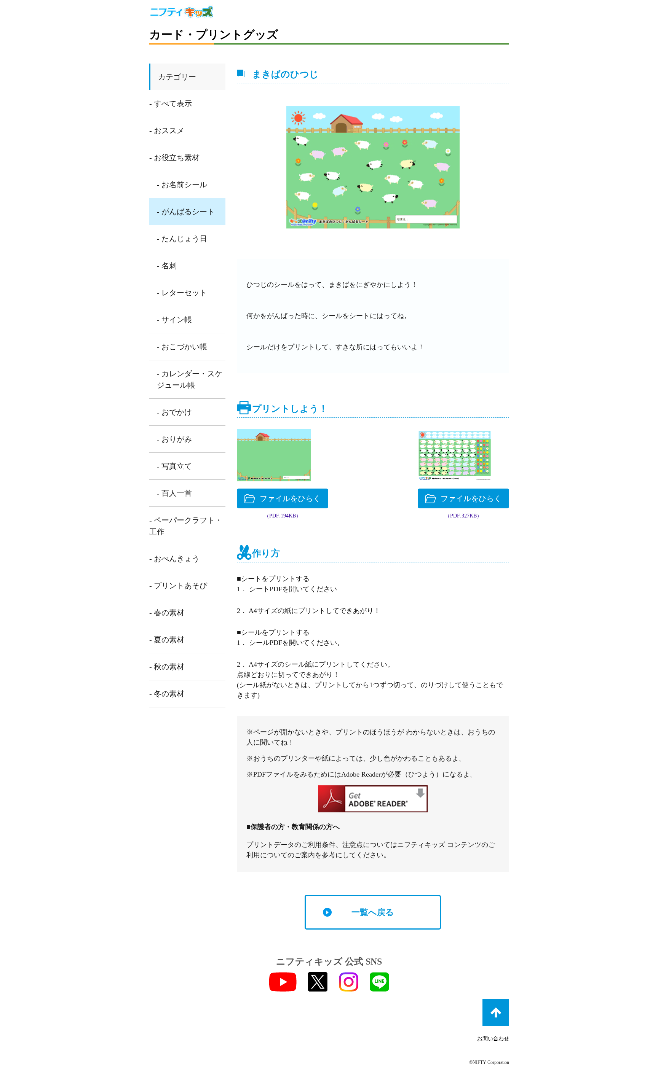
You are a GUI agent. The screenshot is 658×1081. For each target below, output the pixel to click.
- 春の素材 (166, 612)
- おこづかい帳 (182, 346)
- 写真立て (174, 466)
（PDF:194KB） (282, 516)
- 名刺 (167, 265)
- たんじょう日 (182, 238)
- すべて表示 (170, 103)
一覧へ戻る (372, 912)
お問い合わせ (493, 1038)
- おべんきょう (174, 558)
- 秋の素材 (166, 666)
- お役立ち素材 (174, 157)
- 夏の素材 (166, 639)
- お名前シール (182, 184)
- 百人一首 (174, 493)
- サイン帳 (174, 319)
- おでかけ (174, 412)
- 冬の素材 (166, 693)
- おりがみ (174, 439)
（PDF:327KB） (463, 516)
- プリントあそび (178, 585)
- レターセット (182, 292)
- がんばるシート (186, 211)
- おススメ (166, 130)
